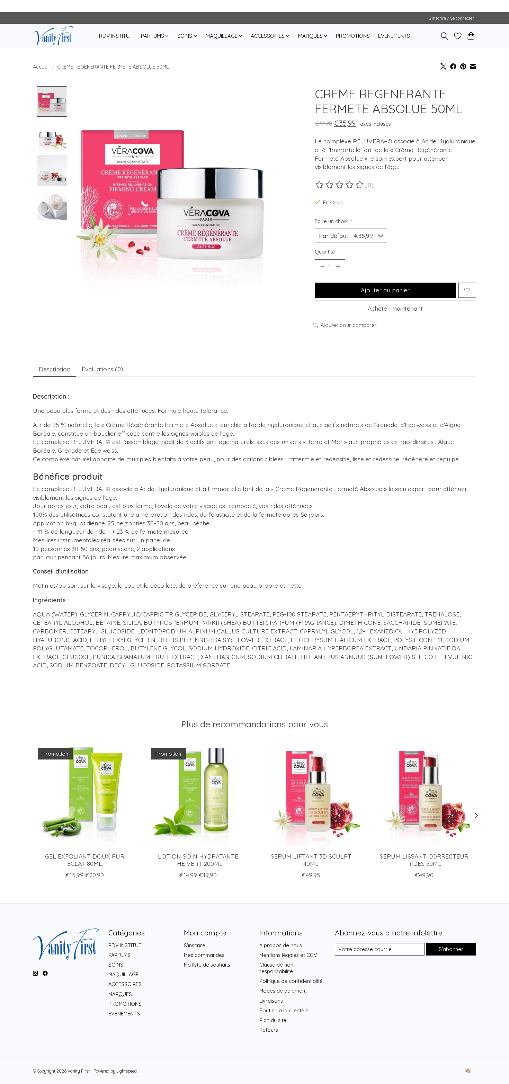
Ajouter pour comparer (349, 325)
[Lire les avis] (340, 184)
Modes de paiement (283, 990)
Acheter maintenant (395, 308)
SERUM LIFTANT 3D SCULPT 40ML (311, 859)
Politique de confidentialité (291, 981)
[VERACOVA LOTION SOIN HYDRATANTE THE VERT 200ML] (198, 795)
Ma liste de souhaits (207, 964)
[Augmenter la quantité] (337, 266)
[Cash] (468, 1071)
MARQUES (120, 994)
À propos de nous (280, 945)
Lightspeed (126, 1071)
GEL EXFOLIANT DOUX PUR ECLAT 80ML (84, 859)
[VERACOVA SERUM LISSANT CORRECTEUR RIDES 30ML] (424, 795)
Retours (268, 1030)
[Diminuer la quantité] (322, 266)
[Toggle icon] (444, 36)
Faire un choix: (333, 221)
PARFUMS (119, 955)
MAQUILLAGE (123, 974)
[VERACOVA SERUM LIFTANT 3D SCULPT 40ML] (311, 795)
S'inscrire (194, 945)
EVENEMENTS (394, 36)
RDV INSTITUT (116, 36)
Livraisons (271, 1000)
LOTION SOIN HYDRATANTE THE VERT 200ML (198, 859)
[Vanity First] (53, 35)
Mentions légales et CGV (288, 955)
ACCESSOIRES (125, 984)
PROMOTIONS (353, 36)
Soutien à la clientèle (284, 1010)
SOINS (115, 964)
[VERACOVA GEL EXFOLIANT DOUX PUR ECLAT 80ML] (84, 795)
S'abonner (451, 949)
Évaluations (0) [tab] (102, 369)
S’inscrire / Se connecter (451, 18)
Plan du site (272, 1020)
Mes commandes (204, 955)
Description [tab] (54, 369)
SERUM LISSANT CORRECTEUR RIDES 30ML (424, 859)
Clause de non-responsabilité (277, 968)
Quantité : (326, 251)
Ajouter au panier (385, 290)
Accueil (41, 66)
